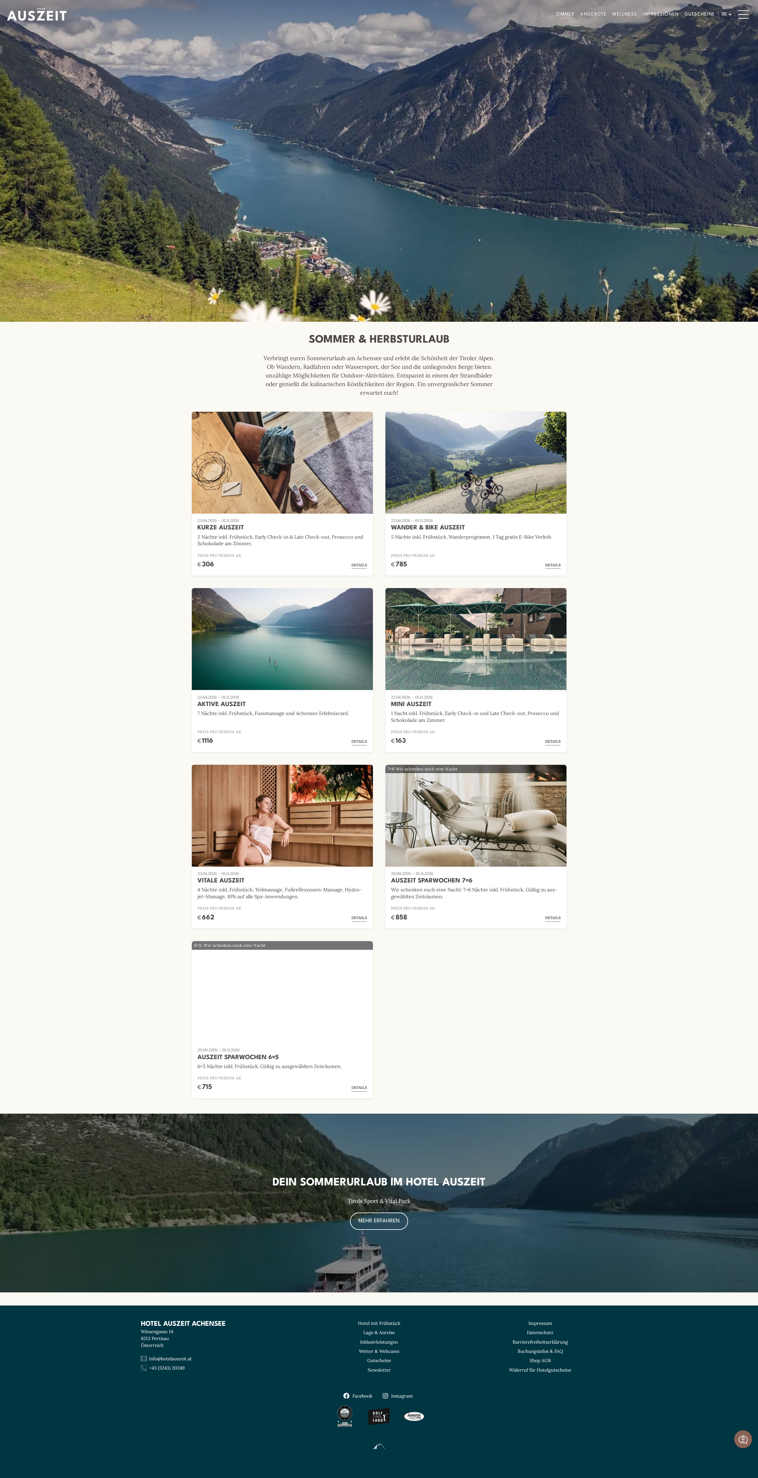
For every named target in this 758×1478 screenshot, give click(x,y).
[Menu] (743, 15)
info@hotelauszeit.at (170, 1359)
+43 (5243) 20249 (167, 1368)
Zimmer (565, 14)
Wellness (624, 14)
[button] (743, 1439)
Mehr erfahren (379, 1221)
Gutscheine (699, 14)
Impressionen (661, 14)
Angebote (593, 14)
